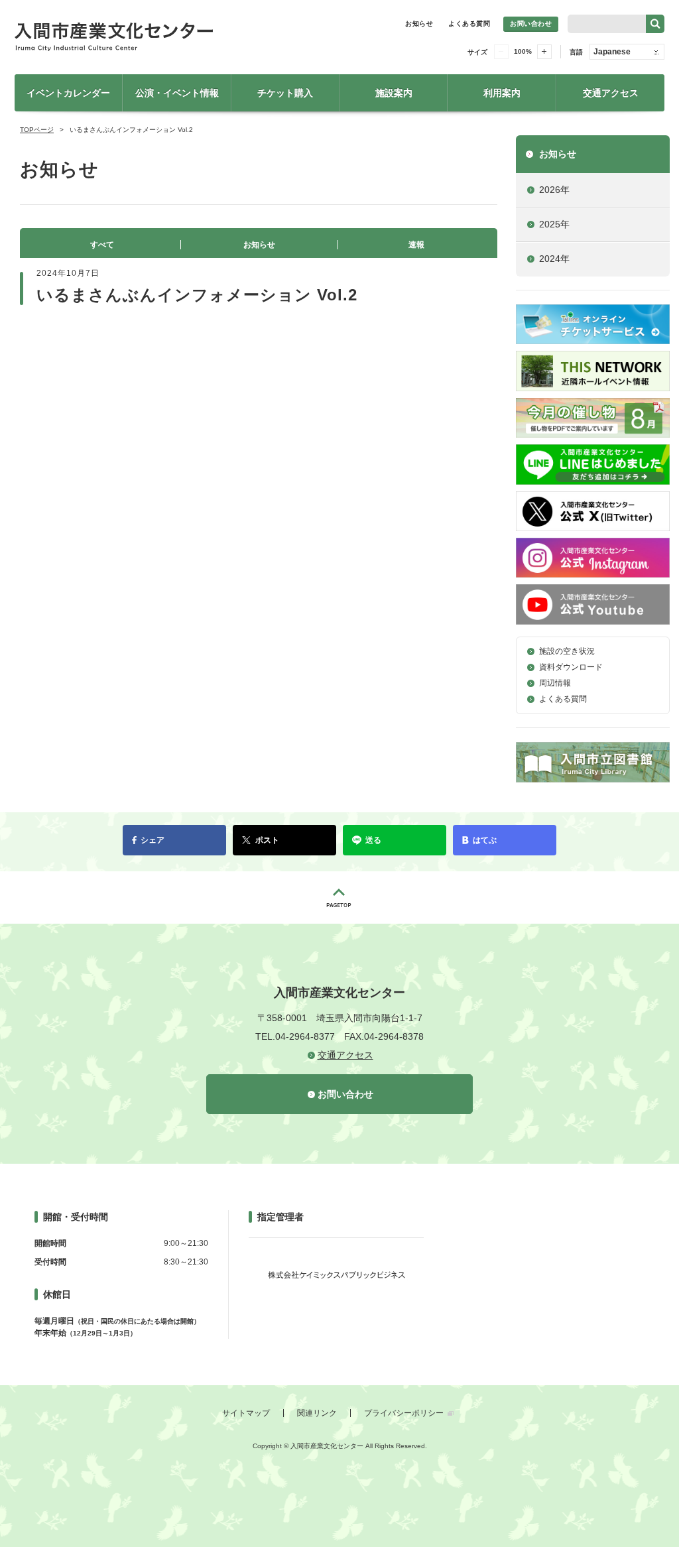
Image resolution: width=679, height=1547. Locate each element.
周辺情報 (555, 683)
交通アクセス (611, 93)
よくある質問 (469, 23)
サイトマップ (246, 1413)
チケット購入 (285, 93)
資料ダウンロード (571, 667)
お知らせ (419, 23)
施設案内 (393, 93)
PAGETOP (339, 897)
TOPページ (37, 129)
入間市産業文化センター (161, 37)
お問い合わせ (531, 23)
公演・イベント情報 (177, 93)
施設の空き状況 (567, 651)
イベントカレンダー (68, 93)
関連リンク (317, 1413)
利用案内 (502, 93)
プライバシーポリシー (404, 1413)
